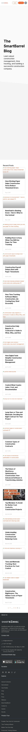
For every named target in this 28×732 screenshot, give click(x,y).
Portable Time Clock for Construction (10, 721)
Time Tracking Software (7, 724)
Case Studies (4, 687)
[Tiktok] (14, 672)
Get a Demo (21, 2)
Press (2, 697)
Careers (3, 709)
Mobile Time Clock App (7, 727)
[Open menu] (25, 3)
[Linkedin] (5, 672)
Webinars (3, 700)
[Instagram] (11, 672)
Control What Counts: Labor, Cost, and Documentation (13, 387)
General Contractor (6, 681)
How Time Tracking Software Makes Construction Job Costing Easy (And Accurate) (12, 299)
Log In (15, 2)
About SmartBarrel (5, 703)
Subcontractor (4, 684)
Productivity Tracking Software (9, 730)
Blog (2, 693)
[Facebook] (2, 672)
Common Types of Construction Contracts (12, 444)
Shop (2, 690)
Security (3, 712)
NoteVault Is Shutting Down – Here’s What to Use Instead (13, 213)
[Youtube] (8, 672)
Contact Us (4, 706)
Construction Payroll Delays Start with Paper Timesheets (13, 269)
